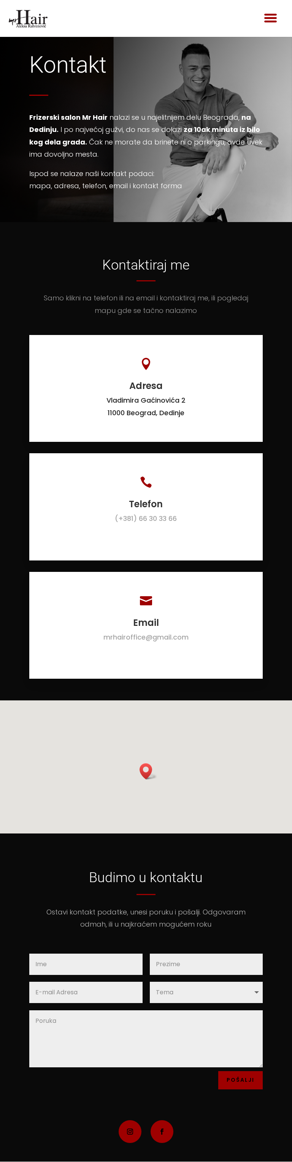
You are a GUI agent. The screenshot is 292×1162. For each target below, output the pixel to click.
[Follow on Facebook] (162, 1131)
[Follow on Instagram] (130, 1131)
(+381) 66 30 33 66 (146, 518)
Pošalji (240, 1080)
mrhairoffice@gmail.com (146, 637)
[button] (148, 771)
